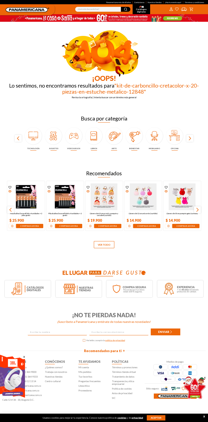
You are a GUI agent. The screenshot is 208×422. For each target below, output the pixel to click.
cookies (121, 417)
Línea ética (84, 385)
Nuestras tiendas (155, 2)
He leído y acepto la (105, 340)
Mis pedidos (84, 371)
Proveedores (85, 390)
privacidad (137, 417)
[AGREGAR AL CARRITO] (12, 226)
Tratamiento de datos (123, 376)
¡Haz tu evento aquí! (173, 2)
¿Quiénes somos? (54, 367)
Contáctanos (139, 2)
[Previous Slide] (18, 138)
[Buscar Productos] (125, 9)
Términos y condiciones (194, 2)
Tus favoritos (85, 376)
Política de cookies (122, 388)
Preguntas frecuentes (89, 381)
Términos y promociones (124, 367)
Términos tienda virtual (124, 371)
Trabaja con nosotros (56, 371)
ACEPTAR (156, 417)
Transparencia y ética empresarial (123, 382)
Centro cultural (53, 381)
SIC (114, 397)
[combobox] (102, 9)
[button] (9, 191)
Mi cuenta (83, 367)
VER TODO (104, 244)
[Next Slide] (189, 138)
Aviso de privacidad (122, 393)
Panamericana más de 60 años (118, 2)
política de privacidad (115, 340)
